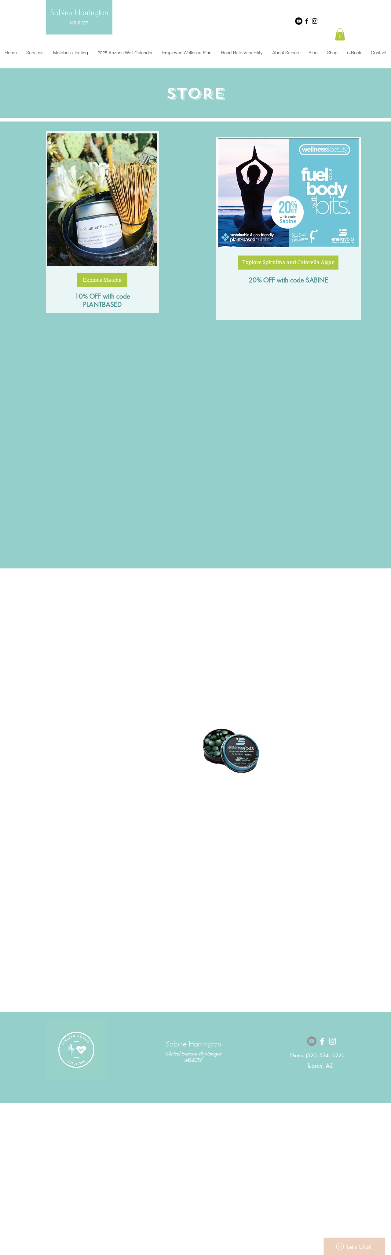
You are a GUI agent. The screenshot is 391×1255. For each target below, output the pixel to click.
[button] (340, 34)
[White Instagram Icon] (332, 1041)
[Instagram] (314, 21)
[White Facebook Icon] (322, 1041)
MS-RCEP (79, 23)
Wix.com (238, 1137)
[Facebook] (306, 21)
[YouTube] (298, 21)
